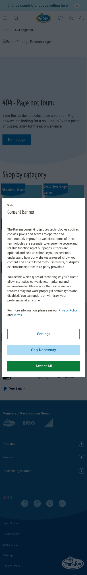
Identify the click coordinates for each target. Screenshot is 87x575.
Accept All (43, 366)
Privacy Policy (68, 310)
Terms (17, 315)
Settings (43, 334)
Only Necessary (43, 350)
